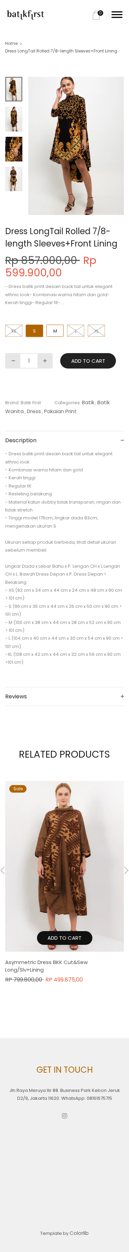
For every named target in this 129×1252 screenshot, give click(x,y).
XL (96, 331)
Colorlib (79, 1233)
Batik (88, 402)
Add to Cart (88, 360)
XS (14, 331)
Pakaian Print (60, 411)
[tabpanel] (76, 146)
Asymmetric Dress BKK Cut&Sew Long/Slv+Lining (46, 966)
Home (11, 43)
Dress (34, 411)
